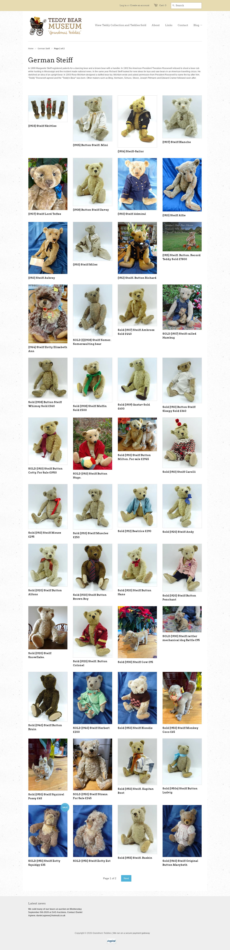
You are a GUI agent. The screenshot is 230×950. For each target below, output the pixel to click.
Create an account (139, 5)
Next (126, 878)
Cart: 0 (162, 5)
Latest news (37, 903)
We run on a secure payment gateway (131, 933)
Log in (123, 5)
